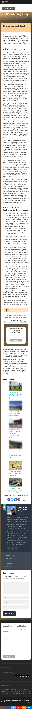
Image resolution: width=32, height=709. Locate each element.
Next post (8, 566)
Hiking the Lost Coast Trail (14, 27)
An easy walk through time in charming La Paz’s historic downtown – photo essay (15, 433)
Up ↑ (29, 703)
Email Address (7, 631)
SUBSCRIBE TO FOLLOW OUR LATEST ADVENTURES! (16, 330)
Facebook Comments (20, 576)
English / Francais (8, 650)
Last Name (6, 644)
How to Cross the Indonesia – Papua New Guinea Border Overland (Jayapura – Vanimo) (15, 395)
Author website (12, 548)
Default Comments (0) (8, 576)
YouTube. (24, 322)
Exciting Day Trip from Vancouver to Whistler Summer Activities (15, 413)
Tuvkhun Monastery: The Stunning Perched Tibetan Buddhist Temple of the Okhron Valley (15, 453)
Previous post (9, 563)
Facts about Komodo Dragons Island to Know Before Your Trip (15, 490)
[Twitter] (12, 499)
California (8, 558)
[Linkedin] (15, 499)
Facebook (7, 322)
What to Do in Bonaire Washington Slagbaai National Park (15, 473)
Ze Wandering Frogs (16, 14)
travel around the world (18, 317)
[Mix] (24, 707)
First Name (6, 638)
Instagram (14, 322)
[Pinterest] (18, 499)
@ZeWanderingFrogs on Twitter (16, 548)
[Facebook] (8, 499)
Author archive (8, 548)
